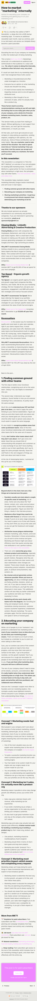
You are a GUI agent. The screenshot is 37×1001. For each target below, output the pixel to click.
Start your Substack (15, 996)
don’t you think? (16, 59)
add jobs (28, 935)
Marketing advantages (27, 941)
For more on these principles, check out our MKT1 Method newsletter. (17, 698)
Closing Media (8, 225)
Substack (11, 999)
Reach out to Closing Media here (17, 265)
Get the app (25, 996)
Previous (6, 986)
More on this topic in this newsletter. (17, 548)
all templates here (22, 921)
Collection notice (27, 993)
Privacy (17, 993)
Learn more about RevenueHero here (19, 360)
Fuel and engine (6, 944)
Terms (21, 993)
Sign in (33, 2)
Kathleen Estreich (23, 22)
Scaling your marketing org (22, 944)
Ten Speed (6, 274)
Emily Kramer (11, 22)
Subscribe (27, 2)
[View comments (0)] (10, 27)
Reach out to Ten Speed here (16, 309)
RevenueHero (8, 318)
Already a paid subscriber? (18, 977)
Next (31, 986)
